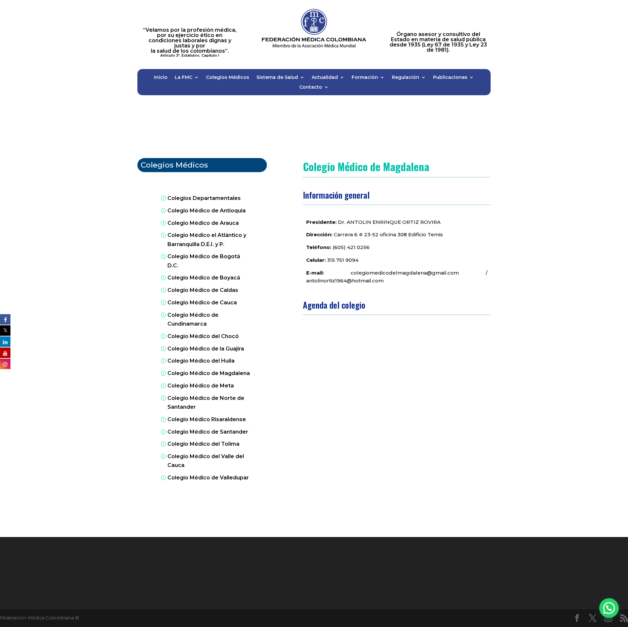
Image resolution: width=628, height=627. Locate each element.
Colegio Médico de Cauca (202, 302)
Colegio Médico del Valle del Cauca (205, 460)
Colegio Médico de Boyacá (203, 278)
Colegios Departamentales (204, 198)
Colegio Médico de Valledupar (208, 478)
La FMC (183, 77)
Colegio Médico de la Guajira (205, 349)
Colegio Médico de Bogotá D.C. (203, 260)
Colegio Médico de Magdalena (208, 373)
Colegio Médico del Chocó (203, 336)
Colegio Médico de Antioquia (206, 210)
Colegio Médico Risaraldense (206, 419)
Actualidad (325, 77)
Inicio (160, 77)
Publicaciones (450, 77)
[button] (609, 608)
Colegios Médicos (227, 77)
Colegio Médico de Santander (207, 432)
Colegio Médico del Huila (201, 361)
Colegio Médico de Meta (200, 386)
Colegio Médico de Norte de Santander (205, 402)
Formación (365, 77)
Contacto (310, 87)
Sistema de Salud (277, 77)
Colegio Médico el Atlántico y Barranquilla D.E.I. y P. (206, 239)
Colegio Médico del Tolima (203, 444)
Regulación (405, 77)
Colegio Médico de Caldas (202, 290)
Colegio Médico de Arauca (203, 223)
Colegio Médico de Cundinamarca (192, 319)
